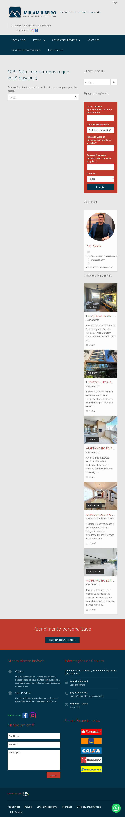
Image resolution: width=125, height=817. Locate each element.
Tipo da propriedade (98, 124)
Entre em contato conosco (62, 639)
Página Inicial (18, 40)
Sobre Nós (93, 40)
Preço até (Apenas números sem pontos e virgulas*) (99, 158)
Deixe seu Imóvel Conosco (26, 50)
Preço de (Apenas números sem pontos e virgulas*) (99, 139)
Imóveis (37, 40)
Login (115, 2)
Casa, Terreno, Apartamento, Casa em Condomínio (99, 109)
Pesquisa (100, 187)
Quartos (91, 173)
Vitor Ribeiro (93, 245)
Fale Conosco (55, 50)
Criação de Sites (15, 793)
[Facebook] (36, 30)
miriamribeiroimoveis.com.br (99, 267)
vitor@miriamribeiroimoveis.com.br (102, 255)
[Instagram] (32, 30)
